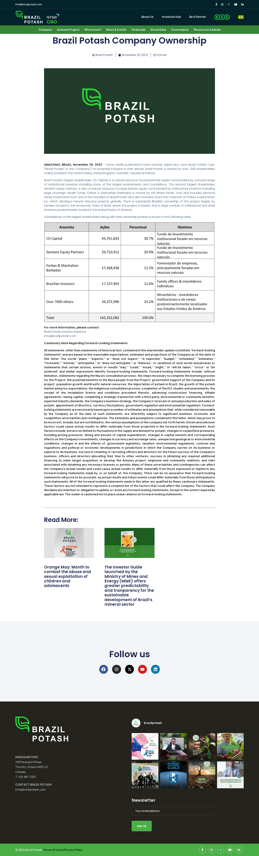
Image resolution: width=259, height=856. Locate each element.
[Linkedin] (155, 669)
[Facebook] (103, 669)
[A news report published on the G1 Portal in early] (202, 774)
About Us (147, 17)
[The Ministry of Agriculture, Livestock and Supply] (202, 746)
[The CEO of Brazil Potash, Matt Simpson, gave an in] (173, 746)
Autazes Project (68, 30)
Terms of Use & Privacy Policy (62, 850)
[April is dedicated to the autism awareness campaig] (145, 746)
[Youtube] (142, 669)
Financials (138, 30)
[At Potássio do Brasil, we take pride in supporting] (230, 746)
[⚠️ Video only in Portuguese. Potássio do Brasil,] (145, 774)
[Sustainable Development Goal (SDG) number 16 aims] (173, 774)
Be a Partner (197, 17)
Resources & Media (207, 30)
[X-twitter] (129, 669)
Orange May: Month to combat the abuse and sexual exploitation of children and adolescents (67, 576)
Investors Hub (171, 17)
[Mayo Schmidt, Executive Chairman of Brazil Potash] (230, 774)
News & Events (116, 30)
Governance (180, 30)
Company (45, 30)
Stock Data (158, 30)
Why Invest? (92, 30)
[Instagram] (116, 669)
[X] (220, 849)
